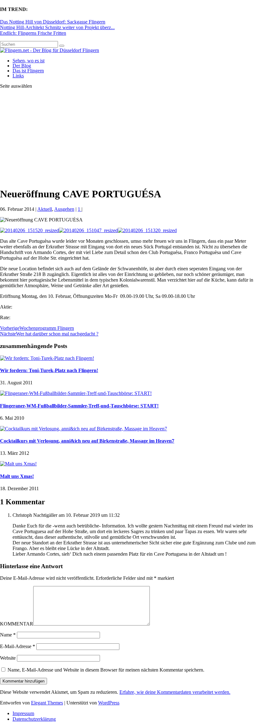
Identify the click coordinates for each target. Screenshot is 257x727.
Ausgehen (64, 209)
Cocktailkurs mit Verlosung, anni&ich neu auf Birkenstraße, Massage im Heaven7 (87, 441)
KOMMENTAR (16, 623)
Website (8, 658)
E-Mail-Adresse (17, 646)
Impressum (23, 713)
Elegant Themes (47, 702)
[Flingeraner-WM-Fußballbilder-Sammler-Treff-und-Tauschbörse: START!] (76, 393)
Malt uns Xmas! (17, 476)
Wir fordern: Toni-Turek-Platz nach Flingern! (49, 370)
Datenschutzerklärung (34, 719)
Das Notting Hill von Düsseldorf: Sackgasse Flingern (52, 21)
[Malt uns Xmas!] (18, 463)
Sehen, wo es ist (29, 60)
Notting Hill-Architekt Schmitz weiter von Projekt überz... (57, 27)
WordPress (108, 702)
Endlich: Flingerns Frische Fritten (33, 33)
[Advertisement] (128, 138)
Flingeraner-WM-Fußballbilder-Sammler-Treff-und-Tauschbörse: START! (79, 405)
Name (8, 634)
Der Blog (22, 65)
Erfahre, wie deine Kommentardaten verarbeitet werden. (174, 692)
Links (18, 75)
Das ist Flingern (28, 70)
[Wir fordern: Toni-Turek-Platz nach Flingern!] (47, 358)
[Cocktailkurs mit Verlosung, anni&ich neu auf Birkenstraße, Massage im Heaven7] (83, 428)
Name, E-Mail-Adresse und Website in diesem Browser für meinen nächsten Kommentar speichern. (106, 669)
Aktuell (44, 209)
